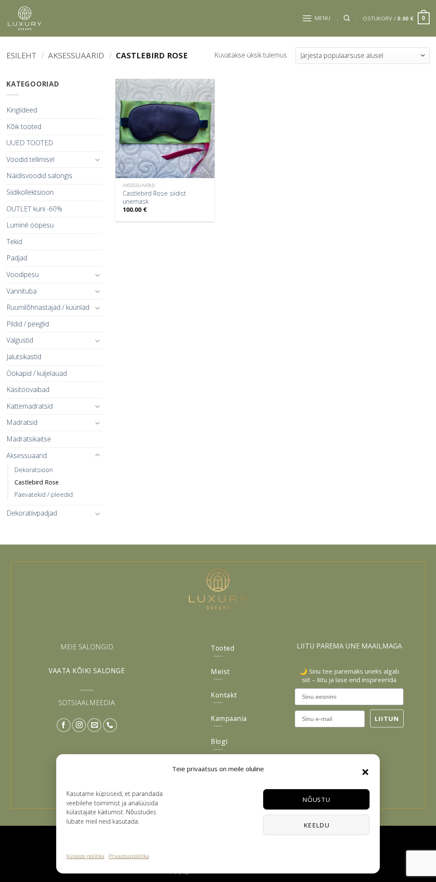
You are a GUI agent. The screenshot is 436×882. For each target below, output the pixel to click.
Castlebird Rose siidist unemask (154, 197)
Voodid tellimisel (30, 159)
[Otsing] (347, 18)
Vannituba (21, 291)
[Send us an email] (94, 725)
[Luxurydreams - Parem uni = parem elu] (59, 18)
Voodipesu (22, 274)
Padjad (16, 257)
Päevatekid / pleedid (43, 494)
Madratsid (21, 422)
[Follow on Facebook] (64, 725)
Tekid (14, 241)
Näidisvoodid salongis (39, 175)
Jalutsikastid (23, 356)
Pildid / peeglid (27, 324)
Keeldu (317, 825)
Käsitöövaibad (27, 389)
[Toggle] (97, 159)
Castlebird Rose (36, 482)
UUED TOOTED (29, 142)
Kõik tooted (23, 126)
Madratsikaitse (28, 439)
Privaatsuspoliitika (129, 856)
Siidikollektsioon (30, 192)
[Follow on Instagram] (79, 725)
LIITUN (387, 718)
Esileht (21, 55)
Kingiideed (21, 110)
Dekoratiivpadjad (31, 513)
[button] (365, 772)
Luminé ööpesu (30, 225)
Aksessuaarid (76, 55)
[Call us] (110, 725)
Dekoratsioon (33, 470)
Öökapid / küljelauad (36, 373)
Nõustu (316, 799)
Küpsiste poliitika (85, 856)
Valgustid (19, 340)
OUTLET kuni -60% (34, 208)
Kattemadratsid (29, 406)
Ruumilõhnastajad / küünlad (47, 307)
